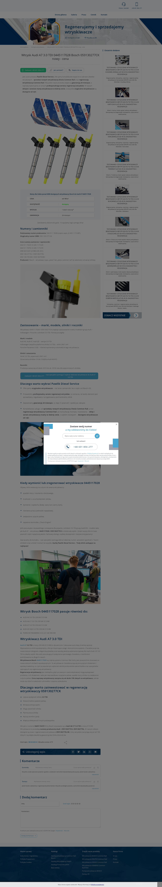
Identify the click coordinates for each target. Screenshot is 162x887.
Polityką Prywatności (93, 453)
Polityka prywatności (97, 884)
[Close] (116, 424)
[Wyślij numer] (97, 435)
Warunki (87, 461)
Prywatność (81, 461)
